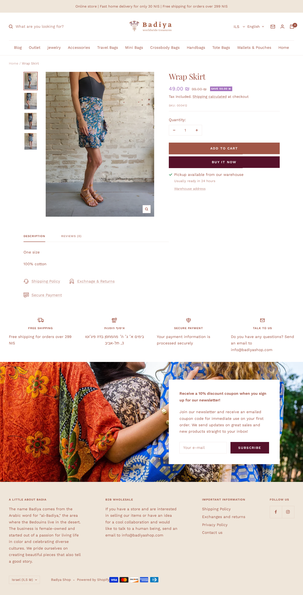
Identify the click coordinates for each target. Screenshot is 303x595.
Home (283, 47)
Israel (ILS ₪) (22, 580)
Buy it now (224, 162)
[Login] (282, 26)
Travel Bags (107, 47)
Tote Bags (221, 47)
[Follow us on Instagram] (288, 512)
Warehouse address (190, 189)
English (253, 26)
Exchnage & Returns (96, 281)
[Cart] (292, 27)
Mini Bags (134, 47)
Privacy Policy (215, 524)
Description (34, 236)
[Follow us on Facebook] (276, 512)
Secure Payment (46, 295)
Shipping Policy (45, 281)
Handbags (196, 47)
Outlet (34, 47)
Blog (18, 47)
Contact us (212, 532)
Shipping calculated (210, 96)
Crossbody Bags (165, 47)
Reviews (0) (71, 236)
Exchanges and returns (223, 516)
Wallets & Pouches (254, 47)
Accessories (79, 47)
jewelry (54, 47)
